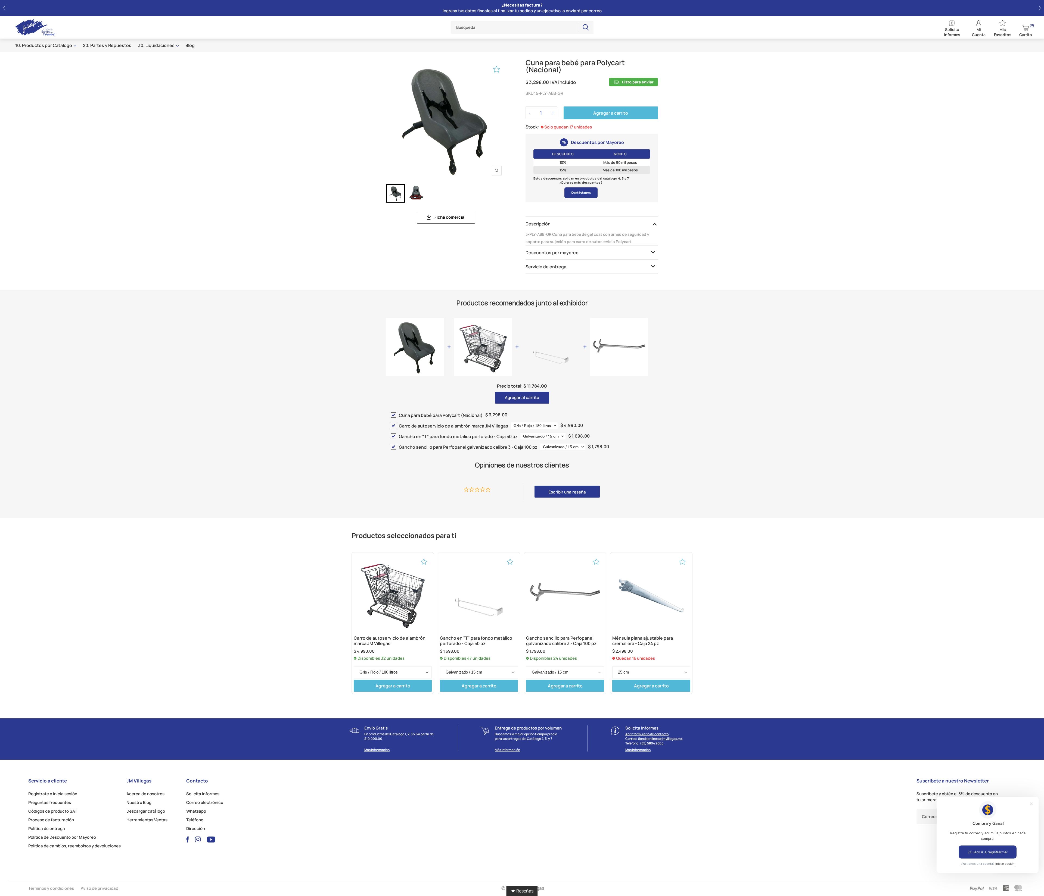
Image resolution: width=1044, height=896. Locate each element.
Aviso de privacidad (99, 888)
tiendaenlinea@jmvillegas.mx (660, 738)
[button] (4, 8)
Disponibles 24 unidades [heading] (553, 658)
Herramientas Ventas (146, 820)
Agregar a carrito (610, 113)
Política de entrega (46, 828)
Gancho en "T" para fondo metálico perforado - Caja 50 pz (458, 436)
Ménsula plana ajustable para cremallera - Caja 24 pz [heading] (642, 640)
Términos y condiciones (51, 888)
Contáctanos (581, 192)
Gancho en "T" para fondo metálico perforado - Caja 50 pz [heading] (476, 640)
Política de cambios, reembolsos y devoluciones (74, 846)
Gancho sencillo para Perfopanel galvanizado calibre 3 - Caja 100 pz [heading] (561, 640)
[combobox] (515, 27)
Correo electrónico (204, 802)
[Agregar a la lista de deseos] (496, 69)
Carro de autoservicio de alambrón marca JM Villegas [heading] (389, 640)
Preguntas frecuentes (49, 802)
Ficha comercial (449, 217)
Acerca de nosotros (145, 794)
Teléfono (194, 820)
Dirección (195, 828)
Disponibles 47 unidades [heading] (467, 658)
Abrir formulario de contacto (647, 734)
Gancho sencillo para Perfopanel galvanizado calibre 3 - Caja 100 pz (468, 447)
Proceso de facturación (51, 820)
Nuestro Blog (138, 802)
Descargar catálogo (145, 811)
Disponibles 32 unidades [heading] (381, 658)
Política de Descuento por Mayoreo (62, 837)
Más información (377, 750)
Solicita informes (202, 794)
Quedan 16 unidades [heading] (635, 658)
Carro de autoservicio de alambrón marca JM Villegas (453, 426)
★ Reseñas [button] (522, 891)
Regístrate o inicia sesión (52, 794)
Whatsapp (196, 811)
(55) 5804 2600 (652, 743)
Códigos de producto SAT (52, 811)
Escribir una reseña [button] (567, 492)
